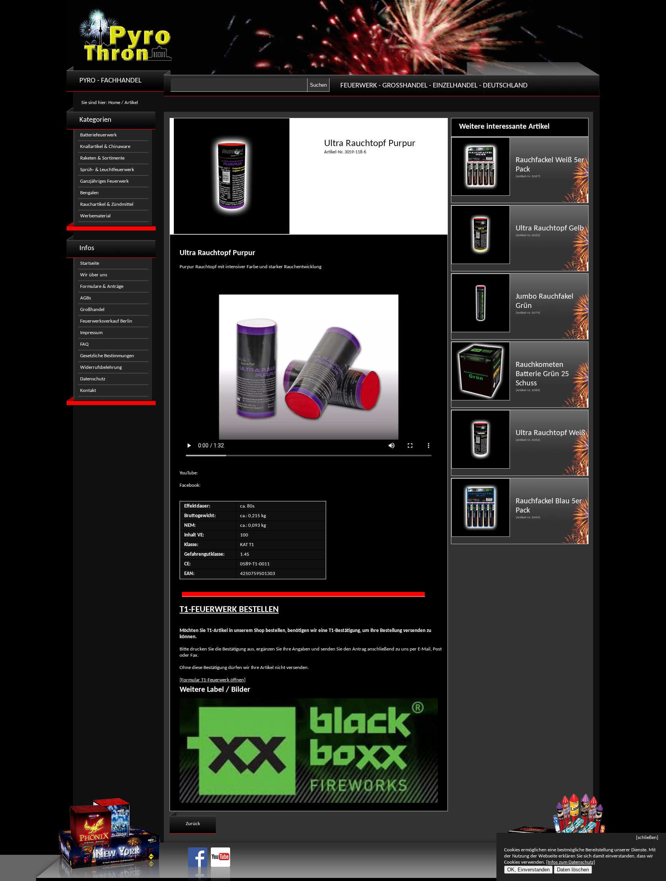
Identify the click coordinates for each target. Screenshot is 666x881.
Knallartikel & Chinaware (105, 146)
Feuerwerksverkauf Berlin (106, 321)
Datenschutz (92, 379)
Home (114, 102)
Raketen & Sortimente (102, 158)
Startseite (89, 263)
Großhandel (92, 309)
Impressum (91, 332)
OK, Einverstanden (528, 870)
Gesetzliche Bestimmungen (107, 355)
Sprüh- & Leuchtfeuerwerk (107, 169)
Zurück (193, 823)
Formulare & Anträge (101, 286)
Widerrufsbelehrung (101, 367)
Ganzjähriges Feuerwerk (104, 181)
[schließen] (647, 837)
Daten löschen (573, 870)
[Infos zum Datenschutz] (570, 862)
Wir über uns (93, 274)
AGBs (85, 298)
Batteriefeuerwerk (98, 135)
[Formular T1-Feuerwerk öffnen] (213, 680)
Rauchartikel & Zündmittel (106, 204)
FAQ (84, 344)
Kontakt (88, 390)
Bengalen (89, 192)
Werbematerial (95, 216)
